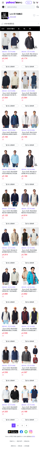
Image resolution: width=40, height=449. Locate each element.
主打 (2, 28)
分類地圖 (26, 446)
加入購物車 (11, 66)
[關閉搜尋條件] (5, 7)
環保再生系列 (31, 28)
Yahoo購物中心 (14, 2)
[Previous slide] (2, 40)
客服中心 (12, 441)
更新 (33, 436)
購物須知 (26, 441)
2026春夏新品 (9, 23)
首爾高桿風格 (20, 28)
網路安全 (13, 446)
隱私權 (20, 446)
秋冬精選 (26, 28)
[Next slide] (18, 40)
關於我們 (19, 441)
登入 (28, 2)
